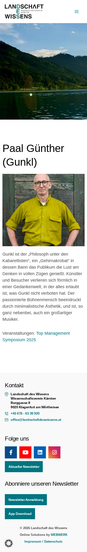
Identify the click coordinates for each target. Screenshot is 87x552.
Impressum (32, 541)
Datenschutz (53, 541)
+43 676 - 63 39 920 (25, 413)
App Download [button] (19, 514)
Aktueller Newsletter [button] (23, 467)
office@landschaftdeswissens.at (36, 420)
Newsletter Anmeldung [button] (25, 500)
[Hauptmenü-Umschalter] (76, 11)
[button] (8, 543)
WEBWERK (59, 535)
